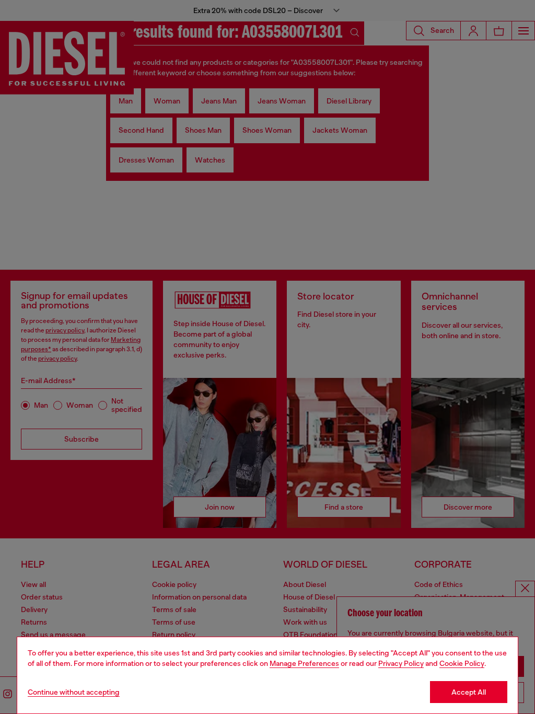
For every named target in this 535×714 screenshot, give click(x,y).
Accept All (468, 692)
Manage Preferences (304, 663)
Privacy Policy (401, 663)
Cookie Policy (461, 663)
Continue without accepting (74, 692)
